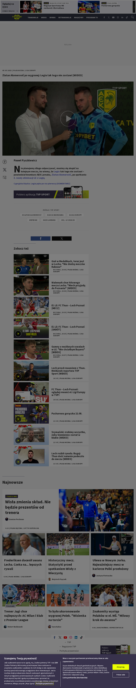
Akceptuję (121, 667)
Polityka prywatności (44, 683)
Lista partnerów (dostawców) (75, 678)
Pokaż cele (120, 675)
